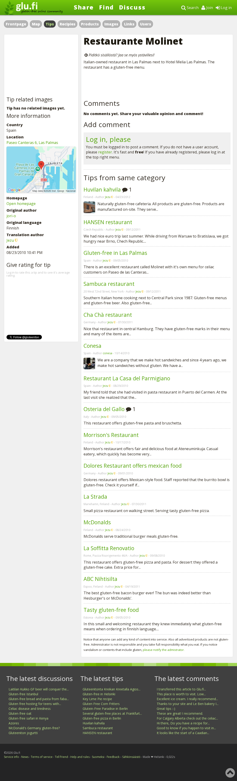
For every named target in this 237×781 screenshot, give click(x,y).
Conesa (92, 345)
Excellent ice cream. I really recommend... (187, 699)
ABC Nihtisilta (100, 579)
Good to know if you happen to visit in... (186, 728)
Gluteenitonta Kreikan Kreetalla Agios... (111, 689)
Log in (226, 7)
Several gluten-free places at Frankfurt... (112, 713)
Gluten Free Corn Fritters (101, 704)
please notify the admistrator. (163, 650)
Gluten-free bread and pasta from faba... (39, 699)
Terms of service (42, 757)
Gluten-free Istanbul (23, 694)
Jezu (107, 197)
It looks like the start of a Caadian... (183, 733)
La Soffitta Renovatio (109, 548)
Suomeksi (98, 757)
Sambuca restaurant (109, 283)
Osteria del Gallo (104, 409)
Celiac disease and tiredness (30, 708)
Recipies (67, 24)
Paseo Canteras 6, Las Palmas (32, 142)
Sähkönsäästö (131, 757)
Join (209, 7)
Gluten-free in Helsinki (99, 694)
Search (192, 7)
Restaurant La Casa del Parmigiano (127, 378)
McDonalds (97, 522)
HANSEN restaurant (108, 222)
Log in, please (108, 139)
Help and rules (80, 757)
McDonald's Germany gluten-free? (34, 728)
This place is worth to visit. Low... (181, 694)
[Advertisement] (157, 83)
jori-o (11, 215)
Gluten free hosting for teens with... (35, 704)
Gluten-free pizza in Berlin (102, 718)
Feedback (113, 757)
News (24, 757)
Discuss (132, 7)
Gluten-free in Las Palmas (115, 252)
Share (84, 7)
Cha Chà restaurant (108, 314)
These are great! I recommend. (180, 713)
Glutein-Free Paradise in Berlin (105, 708)
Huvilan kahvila (102, 189)
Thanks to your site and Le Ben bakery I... (187, 704)
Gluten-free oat (20, 713)
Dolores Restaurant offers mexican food (133, 465)
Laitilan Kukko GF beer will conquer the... (39, 689)
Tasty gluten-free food (111, 609)
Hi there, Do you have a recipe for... (183, 723)
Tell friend (61, 757)
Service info (11, 757)
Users (145, 24)
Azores (14, 723)
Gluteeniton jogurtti (23, 733)
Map (36, 24)
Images (111, 24)
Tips (50, 24)
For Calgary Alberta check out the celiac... (187, 718)
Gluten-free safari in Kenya (28, 718)
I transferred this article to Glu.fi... (181, 689)
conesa (107, 353)
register (105, 152)
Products (90, 24)
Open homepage (21, 203)
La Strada (95, 496)
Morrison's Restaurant (111, 435)
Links (129, 24)
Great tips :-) (166, 708)
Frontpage (16, 24)
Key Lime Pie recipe (97, 699)
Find (106, 7)
